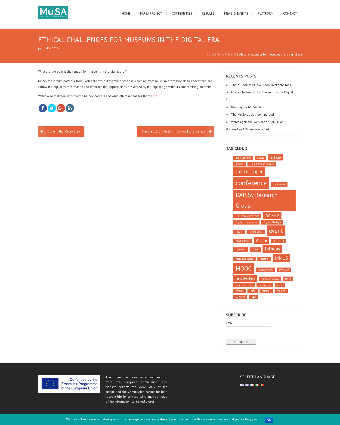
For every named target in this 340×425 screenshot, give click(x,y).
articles (239, 164)
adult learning (243, 157)
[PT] (262, 385)
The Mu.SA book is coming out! (252, 114)
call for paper (249, 172)
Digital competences (246, 222)
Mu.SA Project (151, 13)
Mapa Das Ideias (244, 258)
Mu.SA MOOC (265, 269)
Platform (265, 13)
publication (265, 285)
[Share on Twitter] (52, 108)
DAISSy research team (247, 216)
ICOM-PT (240, 249)
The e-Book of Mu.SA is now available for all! (173, 131)
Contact (290, 13)
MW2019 (284, 269)
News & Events (236, 13)
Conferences (182, 13)
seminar (266, 291)
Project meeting (244, 285)
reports (239, 291)
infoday (272, 249)
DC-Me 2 (272, 215)
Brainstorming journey (262, 164)
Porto (288, 278)
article (275, 157)
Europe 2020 (256, 232)
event (276, 230)
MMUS (281, 258)
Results (208, 13)
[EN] (247, 385)
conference (251, 182)
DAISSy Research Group (257, 200)
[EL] (242, 385)
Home (126, 13)
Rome (252, 291)
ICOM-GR (278, 241)
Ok (269, 419)
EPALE (239, 232)
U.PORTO (240, 296)
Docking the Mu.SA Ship (63, 131)
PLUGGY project (270, 278)
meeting (264, 258)
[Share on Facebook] (43, 108)
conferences (279, 184)
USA (253, 296)
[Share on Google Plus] (61, 108)
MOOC (243, 268)
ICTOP (255, 249)
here (154, 96)
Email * (230, 323)
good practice (243, 241)
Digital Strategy (272, 222)
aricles (260, 157)
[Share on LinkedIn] (70, 108)
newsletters (245, 278)
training (281, 291)
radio (279, 285)
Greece (261, 240)
